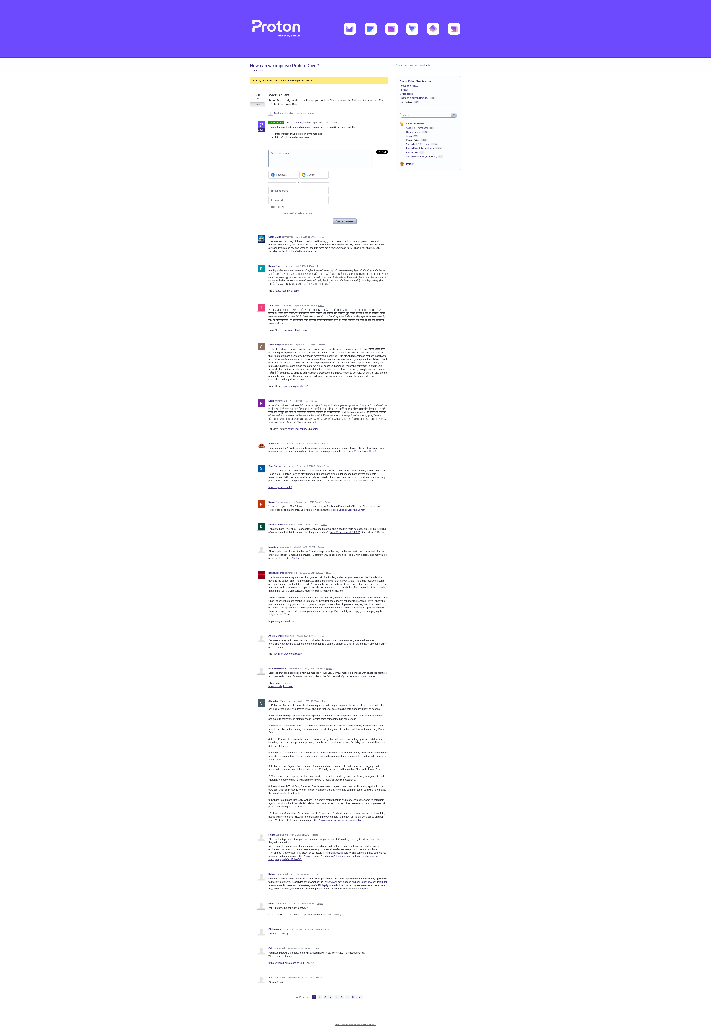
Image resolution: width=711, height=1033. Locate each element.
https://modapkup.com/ (280, 686)
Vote (257, 105)
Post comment (345, 221)
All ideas (404, 90)
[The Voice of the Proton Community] (355, 29)
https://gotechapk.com (290, 653)
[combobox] (426, 115)
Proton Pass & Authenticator (420, 148)
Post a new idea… (409, 85)
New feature (423, 81)
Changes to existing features (414, 98)
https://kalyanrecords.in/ (281, 621)
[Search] (454, 115)
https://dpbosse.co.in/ (280, 487)
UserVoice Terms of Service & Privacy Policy (355, 1024)
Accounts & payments (417, 128)
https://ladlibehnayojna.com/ (303, 428)
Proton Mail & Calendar (418, 144)
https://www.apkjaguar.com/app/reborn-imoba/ (337, 820)
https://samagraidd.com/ (295, 386)
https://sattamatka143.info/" (345, 532)
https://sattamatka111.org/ (362, 451)
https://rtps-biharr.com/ (287, 290)
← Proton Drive (257, 70)
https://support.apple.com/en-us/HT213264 (291, 963)
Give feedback (415, 123)
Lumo (409, 136)
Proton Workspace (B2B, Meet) (422, 156)
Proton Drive (407, 81)
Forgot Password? (279, 207)
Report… (314, 113)
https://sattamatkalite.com (303, 251)
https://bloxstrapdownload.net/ (349, 509)
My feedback (406, 94)
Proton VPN (412, 152)
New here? (298, 213)
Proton (410, 163)
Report (322, 237)
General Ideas (413, 132)
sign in (426, 65)
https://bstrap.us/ (295, 558)
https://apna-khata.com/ (294, 330)
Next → (356, 997)
